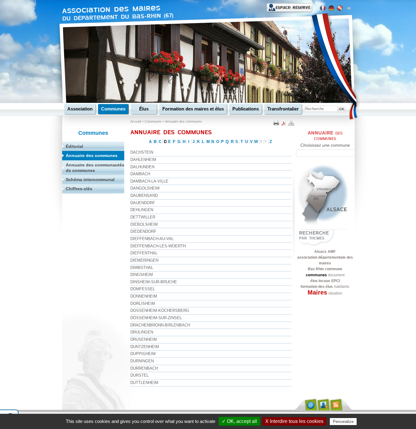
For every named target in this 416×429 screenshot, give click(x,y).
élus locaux (320, 281)
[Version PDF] (283, 122)
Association (80, 108)
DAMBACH (140, 174)
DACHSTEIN (141, 152)
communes (316, 275)
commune (333, 269)
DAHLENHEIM (143, 159)
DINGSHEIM (141, 274)
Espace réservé (293, 7)
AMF (332, 251)
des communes (328, 136)
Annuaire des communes (183, 121)
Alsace (320, 251)
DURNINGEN (142, 361)
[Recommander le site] (323, 404)
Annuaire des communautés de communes (95, 167)
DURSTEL (139, 375)
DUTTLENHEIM (144, 382)
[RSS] (337, 404)
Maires (317, 292)
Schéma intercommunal (90, 179)
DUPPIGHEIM (143, 353)
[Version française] (322, 8)
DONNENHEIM (143, 296)
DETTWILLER (142, 217)
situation (335, 293)
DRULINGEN (141, 332)
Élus (144, 108)
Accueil (135, 121)
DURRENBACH (144, 368)
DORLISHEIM (142, 303)
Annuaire (320, 132)
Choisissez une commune (325, 145)
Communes (113, 108)
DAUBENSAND (144, 195)
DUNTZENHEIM (144, 346)
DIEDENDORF (143, 231)
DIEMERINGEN (144, 260)
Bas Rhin (316, 269)
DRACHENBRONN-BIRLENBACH (160, 325)
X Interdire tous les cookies (294, 421)
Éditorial (74, 146)
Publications (245, 108)
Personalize (343, 421)
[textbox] (325, 153)
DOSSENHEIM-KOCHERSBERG (159, 310)
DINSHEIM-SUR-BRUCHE (153, 282)
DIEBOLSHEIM (144, 224)
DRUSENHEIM (143, 339)
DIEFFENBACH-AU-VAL (152, 238)
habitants (341, 286)
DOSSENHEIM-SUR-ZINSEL (156, 318)
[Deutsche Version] (331, 8)
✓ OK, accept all (239, 421)
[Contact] (310, 404)
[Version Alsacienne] (340, 8)
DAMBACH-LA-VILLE (149, 181)
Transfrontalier (283, 108)
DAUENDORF (142, 203)
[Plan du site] (290, 122)
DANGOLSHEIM (145, 188)
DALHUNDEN (142, 167)
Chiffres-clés (79, 188)
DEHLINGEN (141, 210)
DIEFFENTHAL (143, 253)
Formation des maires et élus (193, 108)
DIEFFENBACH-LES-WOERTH (158, 246)
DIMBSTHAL (141, 267)
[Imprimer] (276, 122)
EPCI (335, 281)
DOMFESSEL (142, 289)
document (336, 275)
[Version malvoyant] (349, 8)
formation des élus (317, 286)
